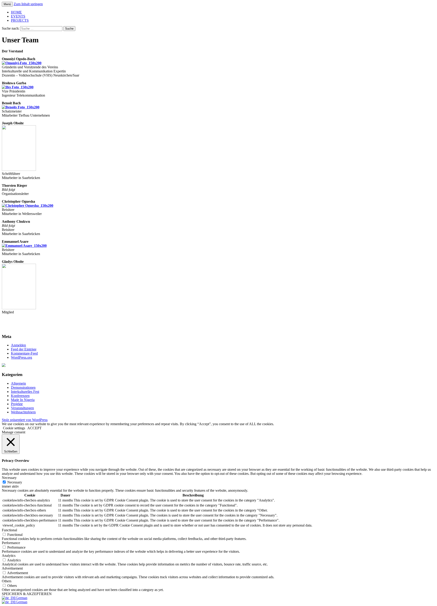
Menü (7, 4)
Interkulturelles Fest (25, 392)
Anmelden (18, 345)
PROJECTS (20, 20)
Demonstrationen (23, 387)
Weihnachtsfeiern (23, 412)
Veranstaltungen (22, 408)
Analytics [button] (8, 555)
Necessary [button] (9, 478)
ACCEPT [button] (34, 428)
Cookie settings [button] (14, 428)
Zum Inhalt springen (28, 4)
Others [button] (6, 581)
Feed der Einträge (23, 349)
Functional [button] (9, 530)
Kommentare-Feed (24, 353)
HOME (16, 12)
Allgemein (18, 383)
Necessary (14, 482)
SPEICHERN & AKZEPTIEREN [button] (27, 594)
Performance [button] (11, 543)
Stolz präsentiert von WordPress (25, 420)
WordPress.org (21, 357)
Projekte (17, 404)
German (21, 598)
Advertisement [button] (12, 568)
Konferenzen (20, 396)
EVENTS (18, 16)
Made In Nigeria (23, 400)
